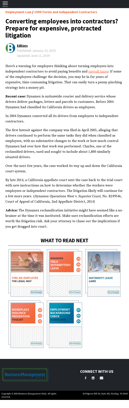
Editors (22, 45)
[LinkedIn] (93, 378)
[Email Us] (101, 378)
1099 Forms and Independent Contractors (65, 12)
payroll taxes (98, 71)
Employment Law (18, 12)
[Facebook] (85, 378)
